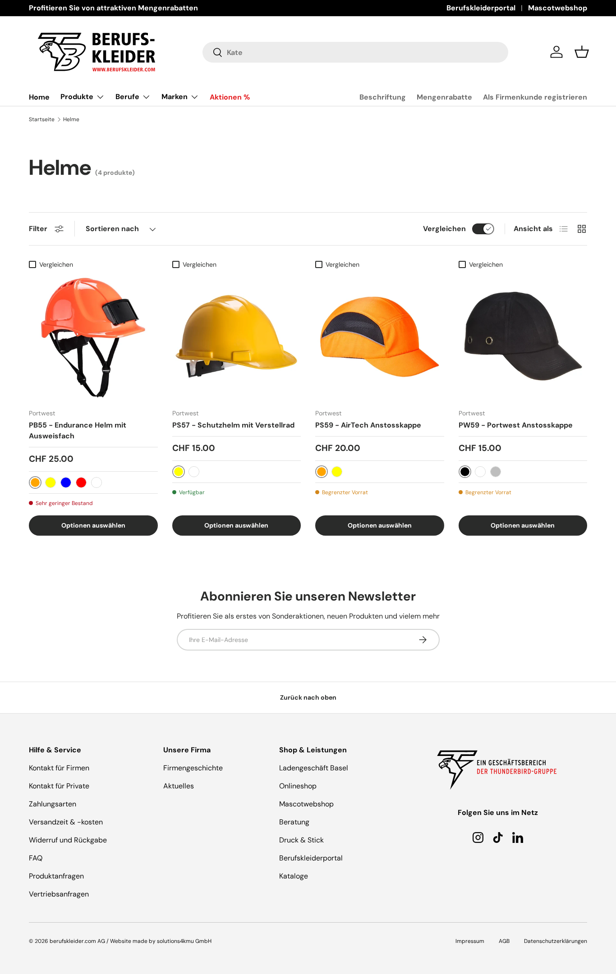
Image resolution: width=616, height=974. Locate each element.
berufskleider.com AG (77, 941)
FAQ (35, 858)
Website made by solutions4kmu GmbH (160, 941)
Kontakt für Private (59, 786)
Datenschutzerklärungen (555, 941)
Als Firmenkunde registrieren (535, 97)
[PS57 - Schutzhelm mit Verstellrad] (236, 337)
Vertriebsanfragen (59, 894)
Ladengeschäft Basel (313, 768)
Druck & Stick (301, 840)
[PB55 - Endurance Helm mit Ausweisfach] (93, 337)
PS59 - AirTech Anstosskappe (368, 425)
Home (39, 97)
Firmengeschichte (193, 768)
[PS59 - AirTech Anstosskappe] (379, 337)
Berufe (127, 96)
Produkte (76, 96)
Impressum (469, 941)
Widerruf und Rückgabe (68, 840)
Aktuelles (178, 786)
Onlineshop (298, 786)
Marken (174, 96)
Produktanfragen (56, 876)
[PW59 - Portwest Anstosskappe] (523, 337)
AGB (504, 941)
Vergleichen (444, 228)
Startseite (42, 119)
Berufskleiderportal (480, 8)
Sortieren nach (112, 228)
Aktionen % (230, 97)
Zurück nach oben (308, 697)
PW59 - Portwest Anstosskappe (516, 425)
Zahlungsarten (52, 804)
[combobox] (355, 52)
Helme (71, 119)
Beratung (294, 822)
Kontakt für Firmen (59, 768)
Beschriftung (382, 97)
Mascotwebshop (557, 8)
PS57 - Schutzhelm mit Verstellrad (233, 425)
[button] (582, 52)
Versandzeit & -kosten (66, 822)
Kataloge (293, 876)
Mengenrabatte (444, 97)
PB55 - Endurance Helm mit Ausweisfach (77, 430)
